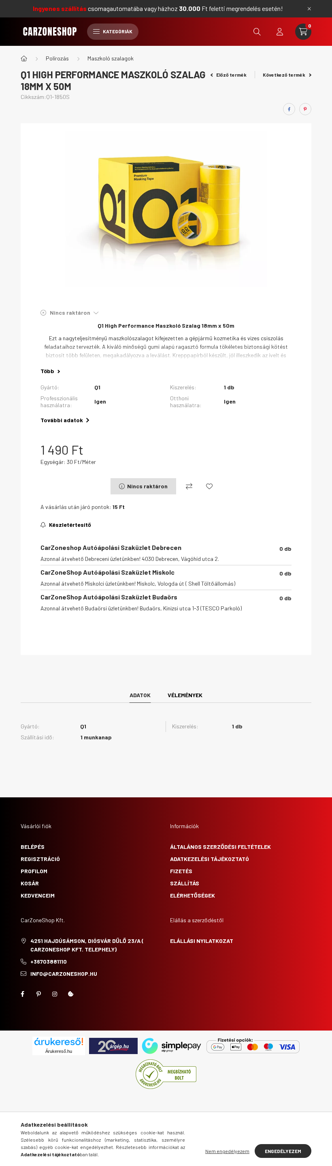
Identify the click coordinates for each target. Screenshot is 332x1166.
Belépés (33, 846)
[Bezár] (309, 8)
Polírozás (57, 58)
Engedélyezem (283, 1151)
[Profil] (280, 32)
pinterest (38, 994)
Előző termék (231, 74)
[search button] (257, 32)
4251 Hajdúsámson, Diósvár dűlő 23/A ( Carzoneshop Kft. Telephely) (87, 945)
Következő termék (284, 74)
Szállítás (184, 883)
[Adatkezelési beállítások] (71, 994)
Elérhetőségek (192, 895)
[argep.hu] (113, 1045)
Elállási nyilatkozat (201, 940)
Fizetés (181, 871)
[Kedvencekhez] (209, 486)
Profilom (34, 871)
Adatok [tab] (140, 694)
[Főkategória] (24, 58)
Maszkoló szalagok (110, 58)
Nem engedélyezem (227, 1151)
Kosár (30, 883)
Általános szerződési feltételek (220, 846)
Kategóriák (117, 31)
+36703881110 (48, 961)
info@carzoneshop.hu (63, 973)
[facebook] (289, 109)
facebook (22, 994)
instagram (55, 994)
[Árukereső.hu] (58, 1041)
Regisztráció (40, 858)
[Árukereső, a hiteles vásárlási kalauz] (166, 1073)
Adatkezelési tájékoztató (209, 858)
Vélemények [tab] (185, 694)
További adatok (61, 420)
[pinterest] (305, 109)
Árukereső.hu (58, 1051)
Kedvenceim (38, 895)
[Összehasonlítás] (189, 486)
